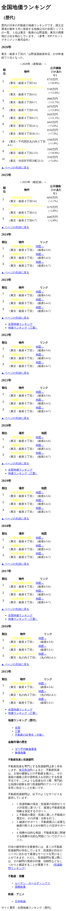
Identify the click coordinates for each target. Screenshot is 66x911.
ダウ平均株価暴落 (26, 749)
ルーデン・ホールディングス (32, 883)
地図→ (40, 246)
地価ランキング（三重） (23, 327)
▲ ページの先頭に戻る (15, 167)
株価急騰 (20, 752)
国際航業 (20, 886)
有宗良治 (24, 769)
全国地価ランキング (20, 324)
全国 (17, 727)
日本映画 (20, 901)
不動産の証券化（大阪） (30, 734)
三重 (17, 731)
